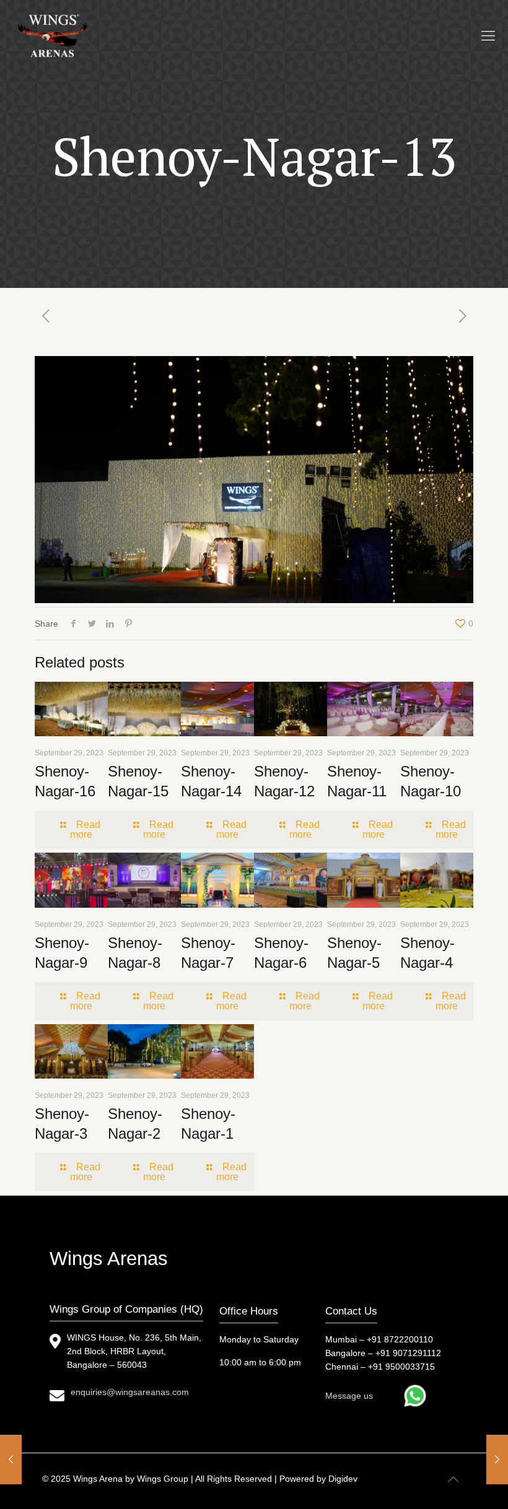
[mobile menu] (488, 35)
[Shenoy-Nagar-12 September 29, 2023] (497, 1459)
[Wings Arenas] (53, 35)
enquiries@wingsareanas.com (130, 1392)
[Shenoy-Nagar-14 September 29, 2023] (11, 1459)
